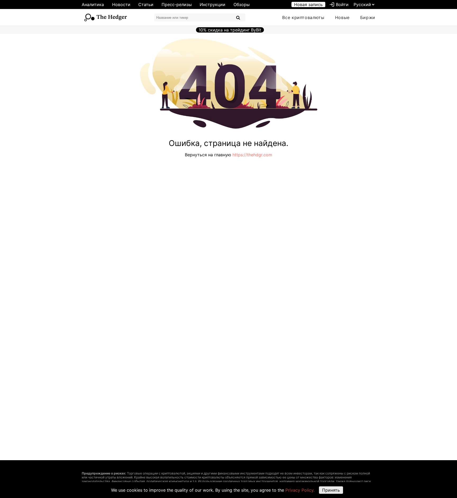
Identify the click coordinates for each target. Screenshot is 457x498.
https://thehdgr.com (252, 154)
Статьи (145, 4)
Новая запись (308, 4)
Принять (331, 490)
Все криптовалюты (303, 17)
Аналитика (93, 4)
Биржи (367, 17)
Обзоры (242, 4)
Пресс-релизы (177, 4)
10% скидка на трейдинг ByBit (230, 30)
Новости (121, 4)
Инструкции (212, 4)
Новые (342, 17)
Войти (339, 4)
